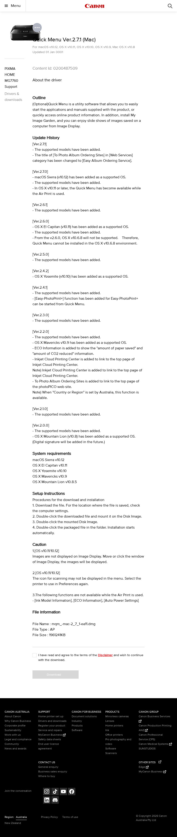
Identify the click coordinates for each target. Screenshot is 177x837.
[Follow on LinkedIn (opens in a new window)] (46, 800)
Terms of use (70, 817)
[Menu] (170, 6)
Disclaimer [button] (105, 655)
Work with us (13, 735)
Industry (77, 721)
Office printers (114, 735)
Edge (142, 767)
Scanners (111, 753)
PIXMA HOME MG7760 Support (11, 77)
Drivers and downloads (52, 721)
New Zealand (13, 823)
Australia (21, 817)
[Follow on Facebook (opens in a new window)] (71, 792)
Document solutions (84, 716)
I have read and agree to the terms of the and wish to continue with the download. (90, 657)
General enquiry (48, 767)
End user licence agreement (48, 746)
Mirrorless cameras (117, 716)
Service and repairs (50, 730)
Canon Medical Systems (154, 744)
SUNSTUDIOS (147, 748)
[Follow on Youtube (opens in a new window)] (63, 792)
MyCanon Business (50, 735)
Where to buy (46, 776)
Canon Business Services (154, 716)
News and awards (16, 748)
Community (12, 744)
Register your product (51, 725)
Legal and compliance (18, 739)
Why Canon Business (18, 721)
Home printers (114, 725)
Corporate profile (15, 725)
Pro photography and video (118, 742)
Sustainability (13, 730)
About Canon (13, 716)
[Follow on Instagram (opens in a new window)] (46, 792)
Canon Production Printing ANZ (155, 728)
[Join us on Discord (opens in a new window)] (55, 800)
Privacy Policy (49, 817)
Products (77, 725)
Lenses (109, 721)
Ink (107, 730)
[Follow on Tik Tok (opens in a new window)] (55, 792)
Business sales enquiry (52, 771)
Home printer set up (50, 716)
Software (77, 730)
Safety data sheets (49, 739)
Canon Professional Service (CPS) (151, 737)
